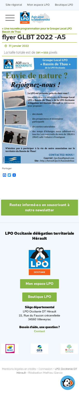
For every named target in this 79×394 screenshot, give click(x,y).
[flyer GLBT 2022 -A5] (39, 109)
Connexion (45, 367)
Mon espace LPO (38, 5)
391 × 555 (42, 51)
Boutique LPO (64, 5)
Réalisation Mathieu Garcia (45, 370)
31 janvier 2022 (19, 45)
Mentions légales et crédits (19, 367)
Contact (39, 329)
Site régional (14, 5)
